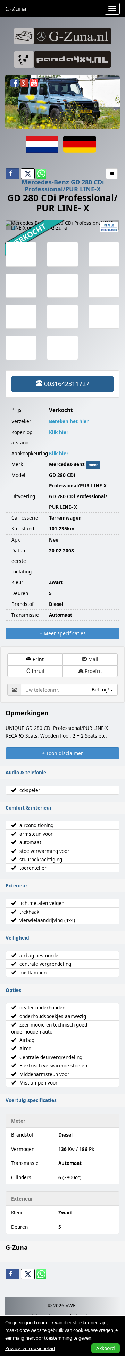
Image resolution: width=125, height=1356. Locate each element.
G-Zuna (15, 9)
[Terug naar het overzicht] (112, 173)
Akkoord (105, 1348)
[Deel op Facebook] (12, 173)
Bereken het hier (69, 421)
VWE (71, 1305)
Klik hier (58, 432)
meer (93, 464)
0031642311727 (65, 383)
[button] (14, 225)
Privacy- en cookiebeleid (30, 1348)
